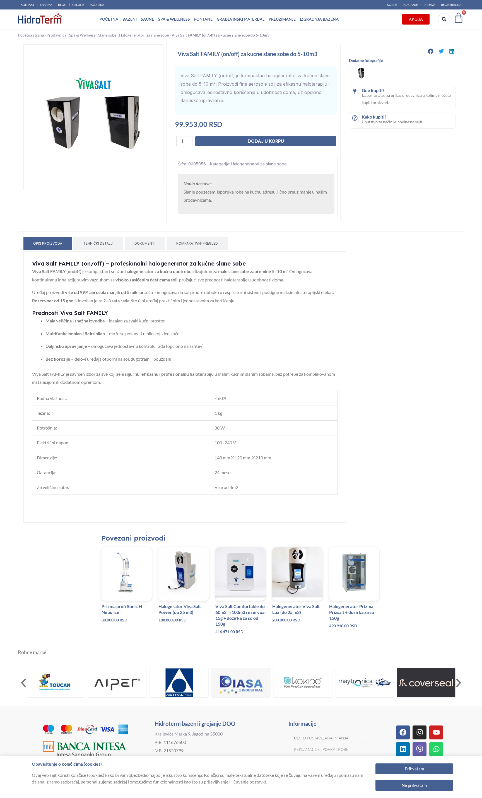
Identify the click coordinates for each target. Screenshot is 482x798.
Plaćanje (410, 4)
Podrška (97, 4)
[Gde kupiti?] (355, 91)
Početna (109, 19)
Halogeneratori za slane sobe (144, 35)
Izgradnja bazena (319, 19)
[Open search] (444, 19)
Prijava (429, 4)
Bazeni (129, 19)
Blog (62, 4)
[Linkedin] (403, 749)
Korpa (392, 4)
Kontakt (27, 4)
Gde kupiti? (373, 90)
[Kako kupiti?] (355, 118)
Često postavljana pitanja (321, 738)
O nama (46, 4)
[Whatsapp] (436, 749)
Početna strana (31, 35)
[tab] (47, 243)
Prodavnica (56, 35)
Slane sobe (107, 35)
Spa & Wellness (174, 19)
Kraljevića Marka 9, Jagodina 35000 (189, 733)
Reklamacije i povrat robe (321, 749)
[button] (431, 51)
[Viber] (419, 749)
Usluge (78, 4)
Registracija (451, 4)
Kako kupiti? (374, 116)
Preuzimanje (282, 19)
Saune (147, 19)
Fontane (203, 19)
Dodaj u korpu (266, 141)
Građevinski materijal (240, 19)
